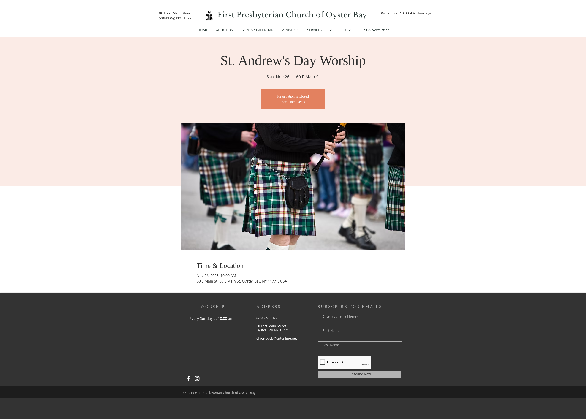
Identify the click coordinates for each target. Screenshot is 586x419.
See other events (293, 102)
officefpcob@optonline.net (276, 338)
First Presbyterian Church (266, 14)
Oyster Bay (347, 14)
